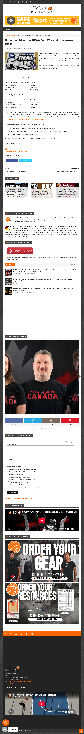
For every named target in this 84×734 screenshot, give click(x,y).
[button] (5, 376)
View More (73, 264)
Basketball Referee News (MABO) (20, 477)
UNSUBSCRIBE (27, 498)
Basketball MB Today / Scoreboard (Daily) (22, 472)
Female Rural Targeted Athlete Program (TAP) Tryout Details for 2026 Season (40, 193)
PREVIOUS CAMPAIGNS (13, 498)
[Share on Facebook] (12, 160)
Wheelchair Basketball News (18, 485)
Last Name (10, 459)
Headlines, (29, 48)
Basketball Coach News (16, 474)
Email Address (12, 444)
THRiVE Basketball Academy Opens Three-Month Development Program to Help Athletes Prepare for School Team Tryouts (16, 192)
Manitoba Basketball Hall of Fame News (22, 479)
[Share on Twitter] (25, 160)
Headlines (14, 35)
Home (8, 35)
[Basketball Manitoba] (42, 10)
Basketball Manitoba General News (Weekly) (23, 469)
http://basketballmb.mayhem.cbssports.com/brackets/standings (25, 119)
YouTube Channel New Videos (19, 482)
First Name (10, 452)
